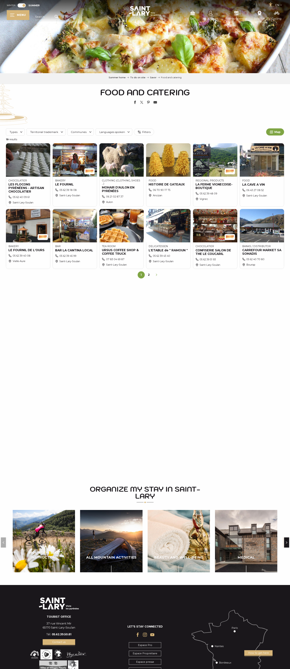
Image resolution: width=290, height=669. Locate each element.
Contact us (59, 642)
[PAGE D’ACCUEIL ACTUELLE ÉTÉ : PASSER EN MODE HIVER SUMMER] (22, 5)
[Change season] (23, 5)
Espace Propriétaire (145, 653)
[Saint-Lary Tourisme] (145, 11)
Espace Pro (145, 645)
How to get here (258, 652)
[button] (47, 17)
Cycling (277, 18)
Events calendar (236, 18)
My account (210, 18)
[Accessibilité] (270, 4)
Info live (259, 18)
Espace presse (145, 661)
